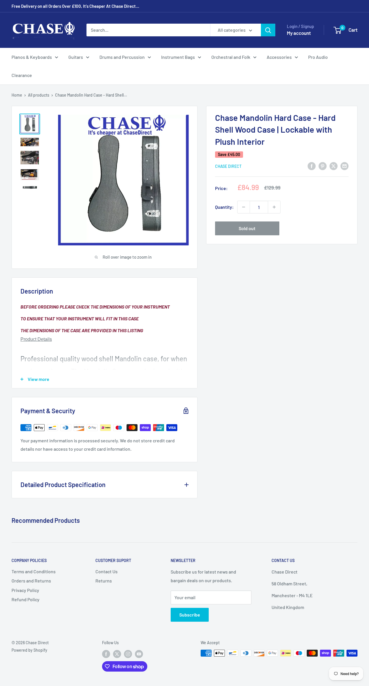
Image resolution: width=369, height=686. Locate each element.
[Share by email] (344, 165)
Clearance (22, 75)
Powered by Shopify (29, 650)
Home (17, 95)
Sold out (247, 228)
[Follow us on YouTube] (139, 654)
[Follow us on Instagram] (128, 654)
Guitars (75, 57)
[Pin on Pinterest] (323, 165)
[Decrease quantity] (244, 207)
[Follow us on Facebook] (106, 654)
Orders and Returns (31, 580)
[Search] (268, 30)
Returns (103, 580)
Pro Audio (318, 57)
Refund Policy (25, 599)
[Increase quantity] (274, 207)
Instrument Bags (178, 57)
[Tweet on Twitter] (334, 165)
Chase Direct (228, 166)
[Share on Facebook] (312, 165)
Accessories (279, 57)
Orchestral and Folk (230, 57)
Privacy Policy (25, 590)
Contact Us (106, 571)
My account (299, 33)
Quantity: (224, 207)
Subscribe (189, 614)
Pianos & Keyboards (32, 57)
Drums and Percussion (122, 57)
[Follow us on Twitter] (117, 654)
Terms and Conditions (34, 571)
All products (38, 95)
